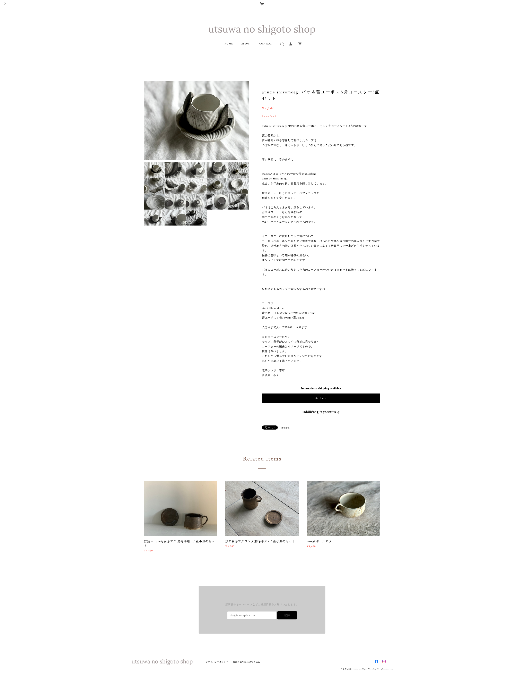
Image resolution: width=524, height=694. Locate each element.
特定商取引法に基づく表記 (247, 662)
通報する (285, 428)
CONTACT (266, 43)
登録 (287, 615)
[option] (196, 120)
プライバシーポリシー (217, 662)
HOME (229, 43)
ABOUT (246, 43)
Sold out (320, 398)
